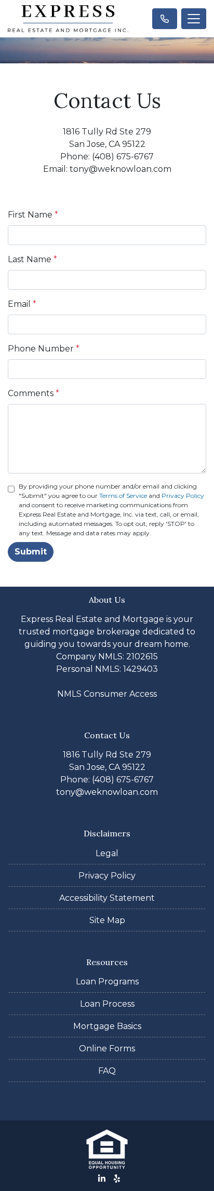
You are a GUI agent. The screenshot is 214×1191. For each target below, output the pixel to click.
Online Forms (107, 1048)
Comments (33, 393)
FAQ (107, 1071)
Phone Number (43, 349)
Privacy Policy (183, 495)
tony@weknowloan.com (107, 792)
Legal (107, 853)
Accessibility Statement (107, 898)
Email (22, 304)
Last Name (32, 259)
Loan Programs (107, 981)
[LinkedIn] (101, 1178)
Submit (31, 552)
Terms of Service (123, 495)
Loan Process (107, 1004)
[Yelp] (117, 1178)
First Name (33, 215)
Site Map (107, 920)
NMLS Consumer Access (107, 694)
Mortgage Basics (107, 1026)
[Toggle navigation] (193, 18)
